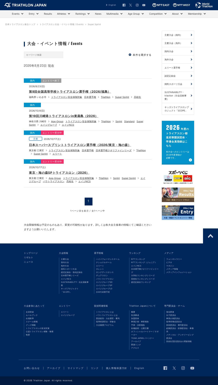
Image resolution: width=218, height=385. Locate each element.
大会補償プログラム (105, 325)
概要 (133, 312)
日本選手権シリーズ (70, 275)
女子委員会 (171, 315)
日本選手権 (90, 97)
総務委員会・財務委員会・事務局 (180, 330)
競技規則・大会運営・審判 (108, 318)
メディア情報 (172, 269)
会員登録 (30, 312)
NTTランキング (138, 259)
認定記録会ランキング (141, 282)
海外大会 (65, 266)
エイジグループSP (104, 285)
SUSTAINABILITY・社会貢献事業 (75, 284)
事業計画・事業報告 (140, 321)
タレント (100, 269)
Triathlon (105, 97)
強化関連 (170, 312)
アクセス (135, 348)
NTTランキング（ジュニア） (144, 262)
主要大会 (65, 259)
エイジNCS (68, 124)
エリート (57, 153)
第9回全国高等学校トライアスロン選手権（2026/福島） (70, 91)
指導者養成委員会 (174, 321)
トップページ (31, 253)
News (98, 13)
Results (48, 13)
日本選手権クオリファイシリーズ (113, 150)
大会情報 (63, 253)
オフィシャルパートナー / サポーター (145, 333)
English (112, 5)
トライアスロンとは (105, 312)
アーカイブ (136, 341)
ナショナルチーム (104, 262)
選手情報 (98, 253)
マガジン (170, 266)
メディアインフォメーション (179, 272)
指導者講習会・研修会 (106, 321)
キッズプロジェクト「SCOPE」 (70, 290)
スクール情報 (32, 321)
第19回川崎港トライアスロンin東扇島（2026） (63, 116)
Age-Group (57, 121)
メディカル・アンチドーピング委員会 (180, 336)
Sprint (118, 121)
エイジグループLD (104, 288)
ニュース (28, 261)
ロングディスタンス (105, 272)
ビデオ (169, 262)
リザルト (28, 257)
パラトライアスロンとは (107, 315)
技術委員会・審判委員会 (177, 325)
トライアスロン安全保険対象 (66, 97)
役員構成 (135, 315)
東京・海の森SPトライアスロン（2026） (59, 172)
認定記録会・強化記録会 (72, 272)
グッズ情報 (31, 325)
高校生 (137, 97)
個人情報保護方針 (116, 368)
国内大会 (65, 262)
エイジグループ (48, 124)
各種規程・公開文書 (140, 328)
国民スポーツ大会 (69, 269)
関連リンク (136, 344)
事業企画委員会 (173, 318)
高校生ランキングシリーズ (143, 279)
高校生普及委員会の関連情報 (179, 341)
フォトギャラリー (174, 259)
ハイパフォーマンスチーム (108, 259)
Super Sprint (122, 97)
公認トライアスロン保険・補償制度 (39, 333)
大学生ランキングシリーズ (143, 275)
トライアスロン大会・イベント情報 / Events (62, 24)
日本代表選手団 (103, 292)
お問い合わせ (32, 368)
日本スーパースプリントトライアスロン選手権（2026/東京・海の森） (80, 145)
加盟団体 (135, 318)
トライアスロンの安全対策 (37, 328)
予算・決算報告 (138, 325)
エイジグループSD (104, 282)
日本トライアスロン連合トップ (20, 24)
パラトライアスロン (53, 181)
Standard (129, 121)
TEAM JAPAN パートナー (142, 338)
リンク (95, 368)
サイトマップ (76, 368)
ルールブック (32, 315)
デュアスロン (102, 275)
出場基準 (30, 318)
